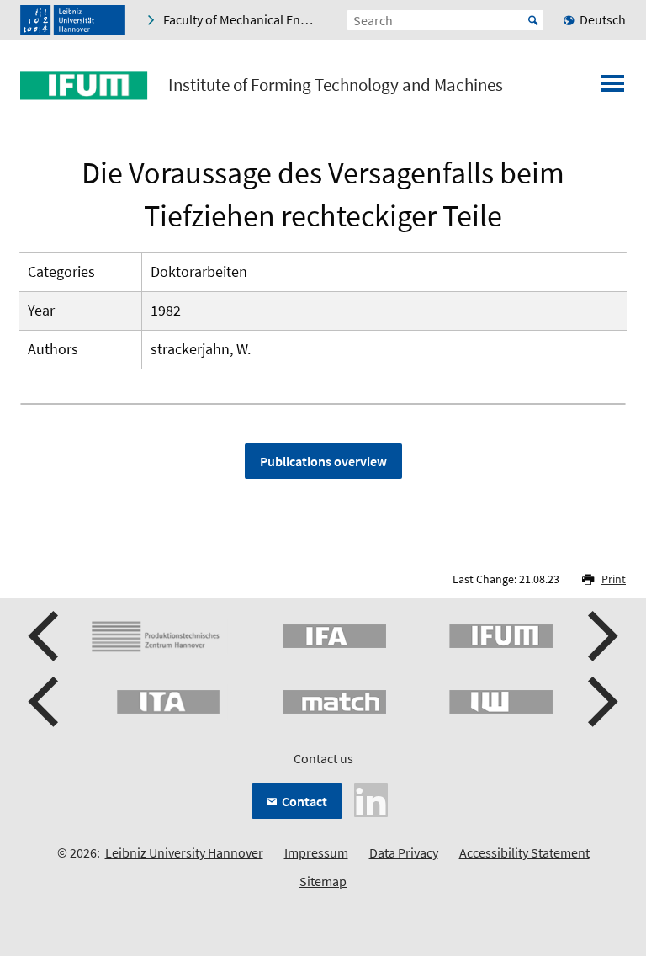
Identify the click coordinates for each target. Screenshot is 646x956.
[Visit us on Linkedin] (371, 798)
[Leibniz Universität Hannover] (72, 20)
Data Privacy (403, 852)
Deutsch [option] (603, 19)
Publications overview (323, 461)
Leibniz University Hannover (184, 852)
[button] (45, 636)
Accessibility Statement (524, 852)
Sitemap (323, 881)
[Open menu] (612, 88)
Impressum (316, 852)
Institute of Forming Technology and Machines (335, 85)
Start (533, 20)
